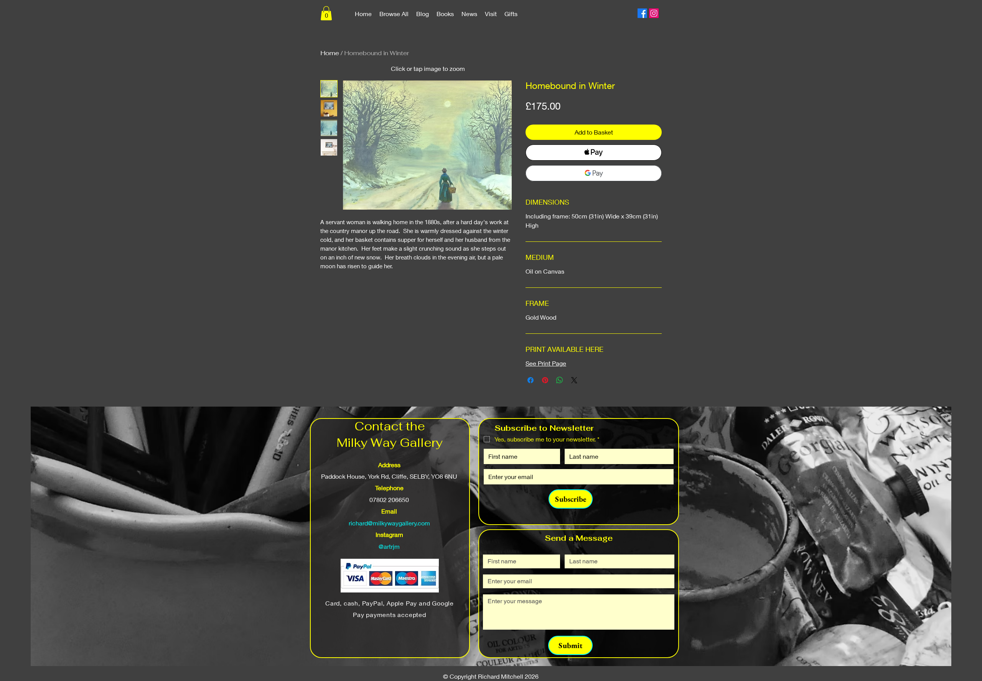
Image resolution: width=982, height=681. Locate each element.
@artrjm (389, 546)
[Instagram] (654, 13)
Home (329, 53)
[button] (326, 13)
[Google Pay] (594, 173)
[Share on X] (574, 380)
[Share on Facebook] (530, 380)
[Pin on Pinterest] (545, 380)
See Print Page (546, 363)
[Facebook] (642, 13)
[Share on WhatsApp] (559, 380)
